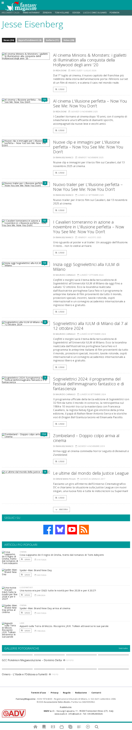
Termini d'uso (38, 692)
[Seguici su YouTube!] (72, 529)
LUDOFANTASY (26, 587)
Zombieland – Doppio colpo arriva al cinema (86, 438)
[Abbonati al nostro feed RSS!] (84, 529)
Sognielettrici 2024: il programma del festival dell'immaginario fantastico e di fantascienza (88, 383)
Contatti (96, 692)
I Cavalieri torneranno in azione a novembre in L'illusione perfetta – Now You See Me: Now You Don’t (88, 226)
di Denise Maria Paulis (64, 479)
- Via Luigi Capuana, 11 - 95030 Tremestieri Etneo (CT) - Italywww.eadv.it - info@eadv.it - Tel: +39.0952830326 (78, 712)
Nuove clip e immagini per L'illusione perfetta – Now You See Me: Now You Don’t (88, 146)
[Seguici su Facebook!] (48, 529)
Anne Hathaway (31, 12)
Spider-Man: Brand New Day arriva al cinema (45, 608)
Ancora (62, 509)
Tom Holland (62, 12)
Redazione (81, 692)
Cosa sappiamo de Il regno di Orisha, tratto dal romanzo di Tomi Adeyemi (62, 554)
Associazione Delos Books (57, 701)
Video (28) (68, 40)
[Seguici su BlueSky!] (60, 529)
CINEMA (23, 552)
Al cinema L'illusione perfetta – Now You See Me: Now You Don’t (90, 103)
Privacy (54, 692)
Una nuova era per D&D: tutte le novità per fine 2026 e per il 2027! (58, 590)
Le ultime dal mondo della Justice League (91, 473)
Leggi (61, 89)
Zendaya (47, 12)
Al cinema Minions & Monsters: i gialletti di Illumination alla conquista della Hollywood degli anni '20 (89, 59)
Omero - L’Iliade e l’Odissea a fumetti (24, 674)
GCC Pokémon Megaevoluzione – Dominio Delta (32, 660)
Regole (67, 692)
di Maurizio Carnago (64, 275)
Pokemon (115, 12)
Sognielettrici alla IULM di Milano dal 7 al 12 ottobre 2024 (90, 326)
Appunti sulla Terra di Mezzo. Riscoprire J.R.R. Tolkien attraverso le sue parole (64, 626)
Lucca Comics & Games (95, 12)
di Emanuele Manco (63, 157)
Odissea (76, 12)
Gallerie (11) (52, 40)
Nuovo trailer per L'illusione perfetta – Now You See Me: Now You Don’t (88, 187)
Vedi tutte (123, 648)
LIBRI (22, 623)
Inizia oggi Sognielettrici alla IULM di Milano (86, 267)
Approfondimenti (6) (29, 40)
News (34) (9, 40)
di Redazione (59, 70)
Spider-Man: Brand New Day (36, 570)
